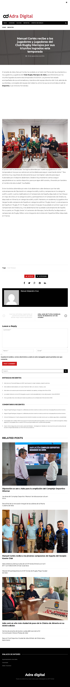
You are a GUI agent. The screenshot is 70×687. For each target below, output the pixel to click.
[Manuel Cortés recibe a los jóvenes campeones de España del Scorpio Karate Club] (35, 531)
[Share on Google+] (34, 283)
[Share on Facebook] (24, 283)
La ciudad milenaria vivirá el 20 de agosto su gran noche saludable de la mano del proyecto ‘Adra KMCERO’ (32, 394)
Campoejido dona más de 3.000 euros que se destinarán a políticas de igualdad (29, 422)
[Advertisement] (46, 9)
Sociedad (11, 23)
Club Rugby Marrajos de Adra (35, 75)
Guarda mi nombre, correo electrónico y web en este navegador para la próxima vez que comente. (31, 358)
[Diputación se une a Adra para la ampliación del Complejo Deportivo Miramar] (35, 464)
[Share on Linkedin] (45, 283)
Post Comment (9, 364)
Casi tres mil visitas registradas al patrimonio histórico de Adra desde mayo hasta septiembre (20, 315)
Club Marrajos (11, 268)
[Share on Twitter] (29, 283)
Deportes (26, 23)
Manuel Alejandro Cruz (30, 291)
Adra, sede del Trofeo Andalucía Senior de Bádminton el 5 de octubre (49, 315)
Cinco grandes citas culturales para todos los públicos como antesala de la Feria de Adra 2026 (28, 397)
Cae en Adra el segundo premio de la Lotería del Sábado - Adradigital (22, 426)
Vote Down (43, 276)
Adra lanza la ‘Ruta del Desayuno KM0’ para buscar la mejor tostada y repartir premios (27, 383)
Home (4, 27)
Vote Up (30, 276)
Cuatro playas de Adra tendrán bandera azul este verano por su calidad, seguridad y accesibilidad (41, 417)
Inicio (5, 23)
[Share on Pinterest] (40, 283)
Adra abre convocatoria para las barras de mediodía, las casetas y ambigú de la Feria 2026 (27, 390)
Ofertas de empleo (37, 23)
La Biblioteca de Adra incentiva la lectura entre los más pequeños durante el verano (44, 409)
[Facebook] (66, 2)
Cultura (19, 23)
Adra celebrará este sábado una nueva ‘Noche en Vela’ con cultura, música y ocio (25, 386)
